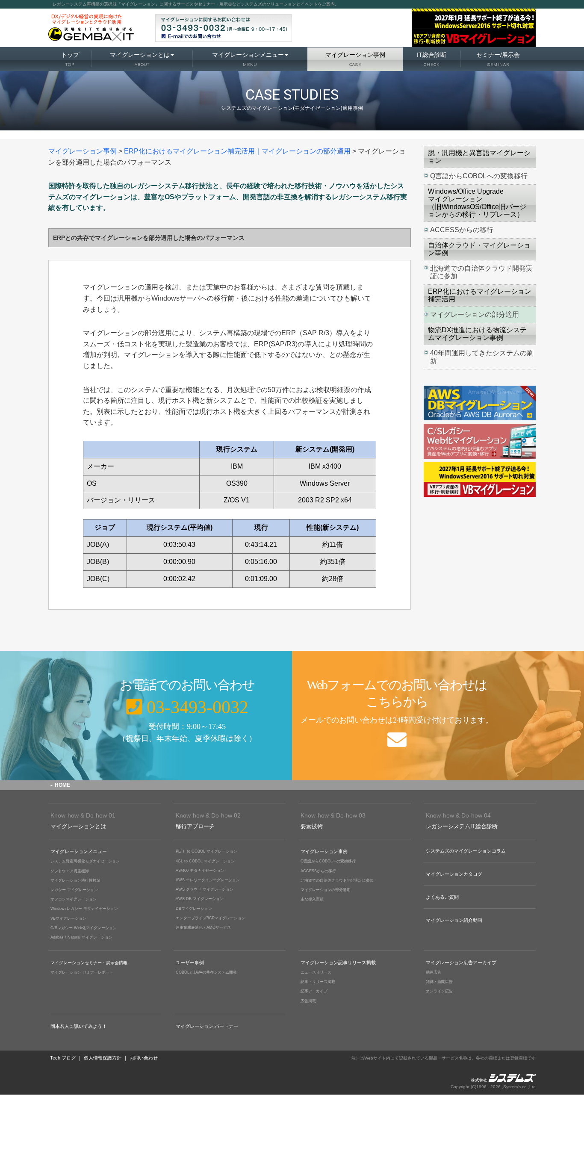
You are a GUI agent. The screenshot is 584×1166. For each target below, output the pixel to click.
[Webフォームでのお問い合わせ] (438, 716)
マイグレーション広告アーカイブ (461, 962)
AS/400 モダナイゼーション (200, 870)
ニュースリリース (316, 972)
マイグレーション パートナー (207, 1026)
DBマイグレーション (194, 908)
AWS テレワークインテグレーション (208, 880)
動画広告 (433, 972)
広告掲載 (308, 1001)
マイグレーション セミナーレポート (81, 972)
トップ (70, 59)
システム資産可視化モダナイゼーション (85, 861)
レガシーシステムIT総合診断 (462, 820)
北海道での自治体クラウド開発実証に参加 (481, 272)
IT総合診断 (431, 59)
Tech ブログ (63, 1057)
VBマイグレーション (68, 918)
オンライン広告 (439, 991)
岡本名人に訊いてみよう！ (78, 1026)
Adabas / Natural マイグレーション (81, 937)
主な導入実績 (312, 899)
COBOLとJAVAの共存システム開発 (206, 972)
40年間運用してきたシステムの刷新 (482, 356)
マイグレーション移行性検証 (75, 880)
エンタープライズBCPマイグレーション (210, 918)
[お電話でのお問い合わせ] (146, 716)
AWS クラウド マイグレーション (204, 889)
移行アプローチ (208, 820)
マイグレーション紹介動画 (454, 920)
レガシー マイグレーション (74, 890)
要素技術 (333, 820)
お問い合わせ (144, 1057)
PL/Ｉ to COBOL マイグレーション (206, 851)
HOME (62, 785)
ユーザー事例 (190, 962)
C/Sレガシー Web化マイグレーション (83, 928)
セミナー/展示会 (498, 59)
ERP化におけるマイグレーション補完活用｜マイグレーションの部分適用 (237, 151)
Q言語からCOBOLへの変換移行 (479, 176)
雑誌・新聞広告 (439, 982)
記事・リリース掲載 (318, 982)
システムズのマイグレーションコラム (466, 850)
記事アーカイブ (314, 991)
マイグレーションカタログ (454, 874)
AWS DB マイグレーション (200, 899)
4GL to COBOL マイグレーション (205, 861)
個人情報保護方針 (102, 1057)
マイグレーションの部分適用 (474, 314)
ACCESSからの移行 (461, 229)
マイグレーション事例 (355, 59)
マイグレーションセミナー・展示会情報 (88, 962)
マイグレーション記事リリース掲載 (338, 962)
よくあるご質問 (442, 897)
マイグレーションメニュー (248, 59)
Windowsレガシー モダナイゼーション (84, 908)
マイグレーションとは (140, 59)
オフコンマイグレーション (73, 899)
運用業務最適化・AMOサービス (203, 927)
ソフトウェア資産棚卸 (69, 871)
